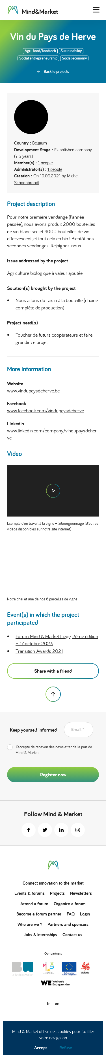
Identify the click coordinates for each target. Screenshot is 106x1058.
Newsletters (81, 893)
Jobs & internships (40, 935)
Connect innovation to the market (53, 883)
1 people (45, 162)
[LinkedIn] (61, 830)
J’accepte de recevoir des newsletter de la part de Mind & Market (54, 749)
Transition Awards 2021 (39, 651)
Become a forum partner (38, 914)
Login (85, 914)
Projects (57, 893)
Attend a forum (34, 904)
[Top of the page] (53, 694)
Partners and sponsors (67, 924)
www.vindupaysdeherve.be (33, 390)
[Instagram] (78, 830)
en (57, 1003)
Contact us (72, 935)
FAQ (71, 914)
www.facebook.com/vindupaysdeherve (45, 410)
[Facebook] (28, 830)
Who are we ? (30, 924)
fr (48, 1003)
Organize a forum (70, 904)
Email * (77, 729)
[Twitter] (45, 830)
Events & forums (29, 893)
